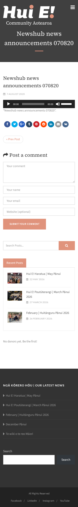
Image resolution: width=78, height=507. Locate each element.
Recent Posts (14, 263)
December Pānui (16, 424)
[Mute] (58, 104)
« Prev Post (13, 139)
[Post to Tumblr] (29, 124)
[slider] (67, 103)
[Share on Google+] (22, 124)
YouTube (64, 501)
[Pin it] (36, 124)
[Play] (8, 104)
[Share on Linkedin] (44, 124)
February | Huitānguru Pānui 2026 (47, 313)
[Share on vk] (65, 124)
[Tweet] (14, 124)
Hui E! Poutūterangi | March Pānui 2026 (31, 405)
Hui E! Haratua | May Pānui (43, 274)
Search (7, 451)
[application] (39, 104)
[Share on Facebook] (7, 124)
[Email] (58, 124)
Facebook (16, 501)
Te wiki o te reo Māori (19, 434)
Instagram (48, 501)
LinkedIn (32, 501)
